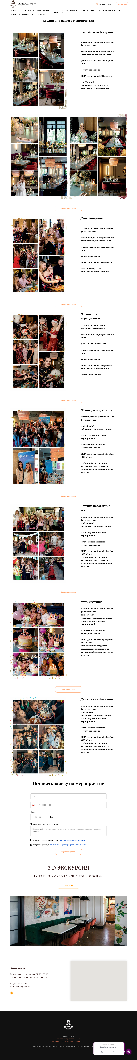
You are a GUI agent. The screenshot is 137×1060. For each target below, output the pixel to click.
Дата (32, 812)
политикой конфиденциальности (72, 840)
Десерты (22, 10)
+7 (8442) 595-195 (106, 4)
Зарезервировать (68, 852)
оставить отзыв (39, 14)
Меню (13, 10)
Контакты (95, 10)
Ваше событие (43, 10)
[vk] (11, 992)
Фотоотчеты (71, 10)
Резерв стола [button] (122, 4)
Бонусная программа (112, 10)
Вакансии (84, 10)
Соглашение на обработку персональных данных (68, 1041)
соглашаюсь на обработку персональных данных (67, 845)
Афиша (31, 10)
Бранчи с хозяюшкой (20, 14)
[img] (13, 4)
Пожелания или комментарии (44, 824)
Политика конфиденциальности (68, 1039)
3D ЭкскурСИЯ (58, 11)
